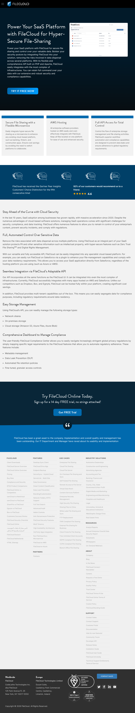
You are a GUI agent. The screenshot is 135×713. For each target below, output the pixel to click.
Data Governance (39, 482)
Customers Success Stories (17, 516)
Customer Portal (92, 625)
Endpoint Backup (39, 470)
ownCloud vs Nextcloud (16, 497)
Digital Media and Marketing (96, 491)
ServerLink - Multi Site (41, 478)
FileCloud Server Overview (17, 466)
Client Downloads (13, 462)
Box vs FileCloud (13, 512)
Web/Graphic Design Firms (95, 514)
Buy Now (10, 478)
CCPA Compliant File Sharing (70, 544)
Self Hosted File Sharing (68, 481)
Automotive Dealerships (95, 462)
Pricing (9, 474)
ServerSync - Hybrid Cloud (43, 474)
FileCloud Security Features (43, 520)
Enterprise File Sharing (68, 462)
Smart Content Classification (43, 486)
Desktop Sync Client (41, 462)
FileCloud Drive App (40, 466)
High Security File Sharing (69, 503)
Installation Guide (92, 649)
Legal (88, 503)
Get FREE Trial (67, 412)
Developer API (91, 641)
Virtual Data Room (66, 489)
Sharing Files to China (68, 507)
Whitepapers (90, 542)
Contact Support (92, 621)
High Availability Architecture (44, 528)
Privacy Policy (91, 582)
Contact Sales (91, 617)
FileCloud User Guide (94, 653)
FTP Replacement (66, 518)
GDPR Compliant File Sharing (70, 540)
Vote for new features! (94, 633)
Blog (87, 559)
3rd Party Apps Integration (43, 532)
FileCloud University (93, 657)
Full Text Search (39, 504)
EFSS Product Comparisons (17, 486)
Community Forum (93, 637)
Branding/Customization (42, 494)
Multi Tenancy (38, 524)
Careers (89, 574)
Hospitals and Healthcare (95, 499)
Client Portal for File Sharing (70, 532)
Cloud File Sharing (66, 466)
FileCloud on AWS (39, 543)
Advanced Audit (39, 508)
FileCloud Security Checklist (17, 520)
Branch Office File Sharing (69, 548)
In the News (90, 563)
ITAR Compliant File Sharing (70, 521)
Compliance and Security (16, 482)
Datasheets (90, 538)
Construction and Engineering (97, 466)
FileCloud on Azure (40, 546)
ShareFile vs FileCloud (15, 504)
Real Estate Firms (92, 518)
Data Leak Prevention (41, 490)
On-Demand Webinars (94, 546)
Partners (36, 556)
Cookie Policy (91, 604)
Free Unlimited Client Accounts (71, 536)
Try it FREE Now (22, 91)
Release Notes (91, 645)
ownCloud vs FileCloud (15, 500)
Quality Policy (91, 585)
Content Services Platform (69, 493)
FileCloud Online (13, 524)
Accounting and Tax (93, 474)
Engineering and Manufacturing (97, 495)
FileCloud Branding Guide (95, 608)
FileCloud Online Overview (17, 470)
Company (89, 555)
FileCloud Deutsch (14, 535)
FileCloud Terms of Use (94, 593)
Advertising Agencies (94, 470)
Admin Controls (39, 512)
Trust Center (90, 589)
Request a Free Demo (94, 578)
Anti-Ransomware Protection (44, 516)
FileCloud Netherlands (15, 539)
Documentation (91, 629)
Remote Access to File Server (70, 485)
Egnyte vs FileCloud (14, 508)
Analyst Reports (92, 527)
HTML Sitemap (12, 543)
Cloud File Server (66, 470)
